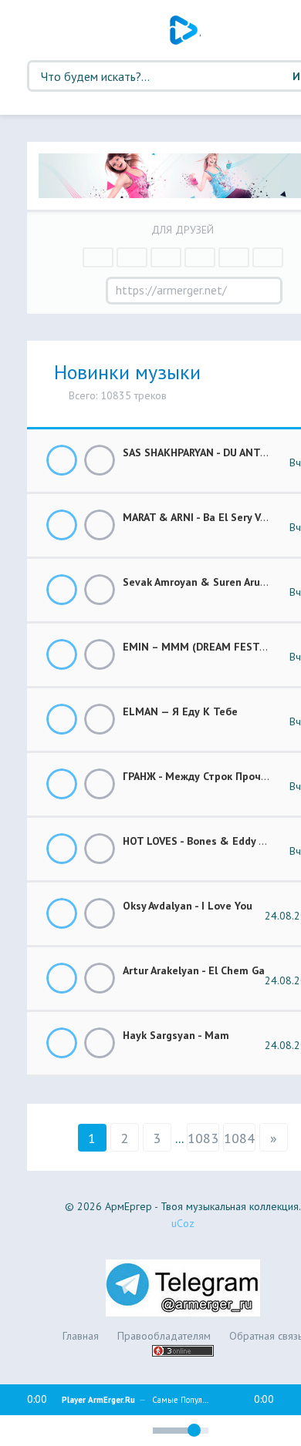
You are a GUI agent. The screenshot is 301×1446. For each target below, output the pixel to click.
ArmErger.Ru (185, 30)
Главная (81, 1336)
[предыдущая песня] (16, 1430)
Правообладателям (164, 1336)
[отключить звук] (134, 1430)
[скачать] (99, 460)
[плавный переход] (77, 1433)
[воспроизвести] (45, 1430)
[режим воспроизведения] (104, 1428)
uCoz (182, 1223)
